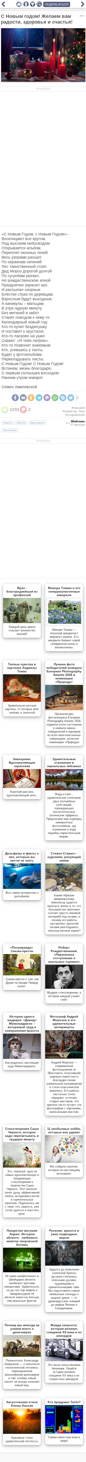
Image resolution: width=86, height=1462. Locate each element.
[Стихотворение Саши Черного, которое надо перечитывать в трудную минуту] (22, 1166)
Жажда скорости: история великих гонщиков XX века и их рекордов (64, 1330)
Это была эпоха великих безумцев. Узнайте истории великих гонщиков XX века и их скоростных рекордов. (64, 1372)
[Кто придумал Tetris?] (64, 1432)
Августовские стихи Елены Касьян (22, 1403)
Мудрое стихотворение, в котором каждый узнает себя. (64, 996)
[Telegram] (39, 397)
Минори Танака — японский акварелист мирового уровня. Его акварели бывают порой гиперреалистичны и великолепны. (64, 638)
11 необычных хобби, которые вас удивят (64, 1130)
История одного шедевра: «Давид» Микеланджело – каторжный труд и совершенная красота (22, 1023)
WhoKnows (78, 421)
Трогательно (10, 430)
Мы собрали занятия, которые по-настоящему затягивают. (64, 1170)
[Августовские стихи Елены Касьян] (22, 1433)
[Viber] (46, 397)
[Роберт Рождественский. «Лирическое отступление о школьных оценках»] (64, 988)
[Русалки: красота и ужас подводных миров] (64, 1264)
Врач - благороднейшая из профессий (21, 591)
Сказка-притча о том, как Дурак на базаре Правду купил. (22, 982)
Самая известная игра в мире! (64, 1439)
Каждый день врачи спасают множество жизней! (22, 630)
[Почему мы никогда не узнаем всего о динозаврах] (22, 1356)
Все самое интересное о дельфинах (22, 894)
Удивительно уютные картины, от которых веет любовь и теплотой (22, 709)
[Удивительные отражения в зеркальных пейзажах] (64, 789)
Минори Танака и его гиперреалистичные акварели (64, 591)
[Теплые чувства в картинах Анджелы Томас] (22, 701)
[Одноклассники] (31, 397)
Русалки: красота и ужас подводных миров (64, 1234)
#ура (82, 411)
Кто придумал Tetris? (64, 1402)
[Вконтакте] (23, 397)
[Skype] (62, 397)
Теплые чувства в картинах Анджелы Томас (22, 667)
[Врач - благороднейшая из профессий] (22, 622)
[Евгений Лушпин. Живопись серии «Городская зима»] (83, 5)
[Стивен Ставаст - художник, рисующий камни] (64, 890)
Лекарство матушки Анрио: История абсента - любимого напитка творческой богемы (22, 1237)
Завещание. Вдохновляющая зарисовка (22, 762)
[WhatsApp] (54, 397)
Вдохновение (37, 422)
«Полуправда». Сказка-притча (22, 949)
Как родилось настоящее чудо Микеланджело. (22, 1064)
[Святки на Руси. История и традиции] (3, 5)
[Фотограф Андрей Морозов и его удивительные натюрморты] (64, 1057)
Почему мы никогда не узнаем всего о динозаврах (22, 1328)
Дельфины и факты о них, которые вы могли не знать (22, 857)
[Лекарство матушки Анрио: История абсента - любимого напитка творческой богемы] (22, 1271)
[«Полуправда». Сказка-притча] (22, 974)
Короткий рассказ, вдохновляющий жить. (22, 793)
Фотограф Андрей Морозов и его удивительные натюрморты (64, 1022)
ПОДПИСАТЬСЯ (56, 4)
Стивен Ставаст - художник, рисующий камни (64, 857)
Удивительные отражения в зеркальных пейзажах (64, 762)
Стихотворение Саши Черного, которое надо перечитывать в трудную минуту (22, 1134)
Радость (7, 422)
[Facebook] (15, 397)
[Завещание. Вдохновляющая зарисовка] (22, 787)
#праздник (78, 408)
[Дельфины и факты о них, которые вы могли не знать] (22, 888)
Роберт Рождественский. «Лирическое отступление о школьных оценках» (64, 954)
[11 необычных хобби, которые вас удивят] (64, 1162)
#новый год (70, 411)
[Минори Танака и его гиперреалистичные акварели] (64, 625)
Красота (21, 422)
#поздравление (75, 415)
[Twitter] (70, 397)
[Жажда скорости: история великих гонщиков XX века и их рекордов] (64, 1360)
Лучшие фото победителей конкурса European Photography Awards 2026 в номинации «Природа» (64, 673)
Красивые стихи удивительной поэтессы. (22, 1439)
